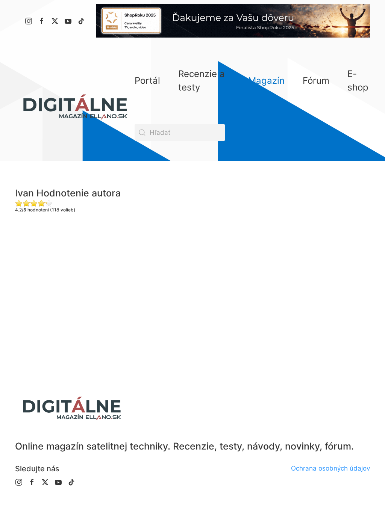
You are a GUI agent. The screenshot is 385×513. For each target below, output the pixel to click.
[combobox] (180, 132)
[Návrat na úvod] (75, 106)
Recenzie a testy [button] (201, 80)
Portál (147, 80)
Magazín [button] (266, 80)
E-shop (357, 80)
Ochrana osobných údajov (330, 468)
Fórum (316, 80)
